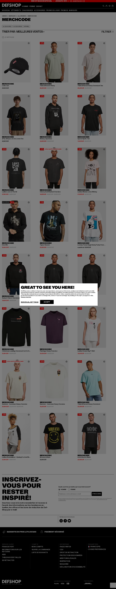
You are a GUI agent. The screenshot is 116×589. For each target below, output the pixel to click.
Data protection (26, 297)
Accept (47, 302)
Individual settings (29, 302)
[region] (59, 294)
